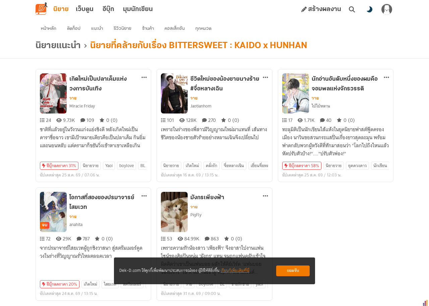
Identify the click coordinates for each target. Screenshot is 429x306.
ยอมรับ (293, 271)
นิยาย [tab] (61, 9)
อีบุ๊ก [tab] (108, 9)
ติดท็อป (73, 28)
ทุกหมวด (203, 28)
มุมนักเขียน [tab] (138, 9)
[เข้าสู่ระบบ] (386, 9)
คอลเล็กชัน (175, 28)
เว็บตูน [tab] (85, 9)
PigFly (195, 215)
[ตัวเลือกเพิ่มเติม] (144, 77)
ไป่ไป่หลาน (321, 106)
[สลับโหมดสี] (369, 9)
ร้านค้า (148, 28)
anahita (75, 224)
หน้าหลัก (48, 28)
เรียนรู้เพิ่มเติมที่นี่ (235, 271)
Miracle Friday (82, 106)
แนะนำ (97, 28)
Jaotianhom (200, 106)
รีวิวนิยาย (122, 28)
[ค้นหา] (352, 9)
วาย (72, 98)
